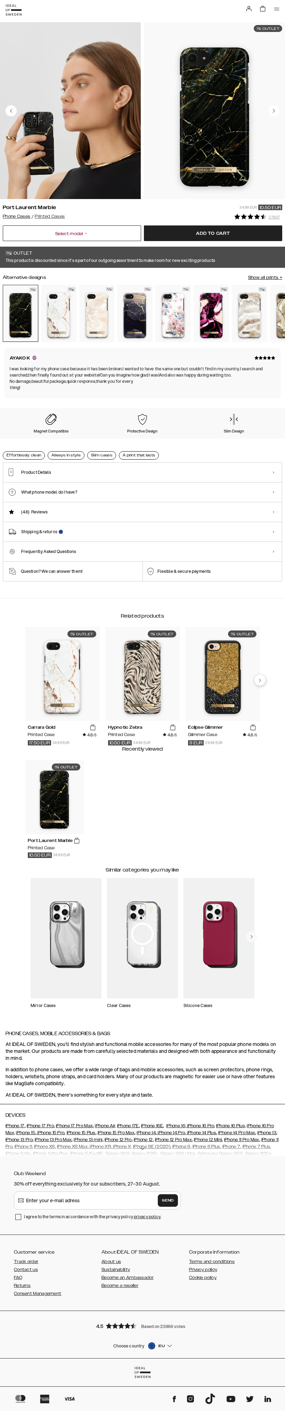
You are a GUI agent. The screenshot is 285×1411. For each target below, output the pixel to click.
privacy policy (147, 1217)
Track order (26, 1261)
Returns (22, 1285)
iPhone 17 (15, 1125)
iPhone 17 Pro (40, 1125)
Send (168, 1200)
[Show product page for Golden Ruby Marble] (211, 313)
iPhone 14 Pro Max (236, 1132)
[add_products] (93, 727)
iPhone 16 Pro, (200, 1125)
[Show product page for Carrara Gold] (58, 313)
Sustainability (115, 1269)
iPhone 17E (128, 1125)
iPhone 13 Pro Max (53, 1139)
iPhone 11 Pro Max (241, 1139)
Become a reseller (119, 1285)
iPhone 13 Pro (19, 1139)
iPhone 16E (152, 1125)
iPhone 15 (25, 1132)
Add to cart (213, 233)
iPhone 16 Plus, (231, 1125)
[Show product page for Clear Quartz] (249, 313)
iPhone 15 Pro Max (116, 1132)
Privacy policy (203, 1269)
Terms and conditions (212, 1261)
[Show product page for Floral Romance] (173, 313)
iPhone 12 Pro (118, 1139)
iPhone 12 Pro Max (173, 1139)
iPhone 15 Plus (81, 1132)
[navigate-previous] (260, 680)
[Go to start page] (14, 10)
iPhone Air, (105, 1125)
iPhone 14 (146, 1132)
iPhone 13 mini (88, 1139)
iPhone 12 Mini (208, 1139)
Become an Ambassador (127, 1277)
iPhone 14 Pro (171, 1132)
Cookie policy (203, 1277)
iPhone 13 (266, 1132)
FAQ (18, 1277)
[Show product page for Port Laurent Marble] (20, 313)
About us (111, 1261)
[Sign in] (249, 9)
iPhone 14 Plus (201, 1132)
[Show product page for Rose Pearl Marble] (97, 313)
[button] (142, 1326)
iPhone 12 (143, 1139)
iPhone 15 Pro (50, 1132)
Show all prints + (265, 277)
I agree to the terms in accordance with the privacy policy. (92, 1217)
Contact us (26, 1269)
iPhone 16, (176, 1125)
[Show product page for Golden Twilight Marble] (135, 313)
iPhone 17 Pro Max (74, 1125)
